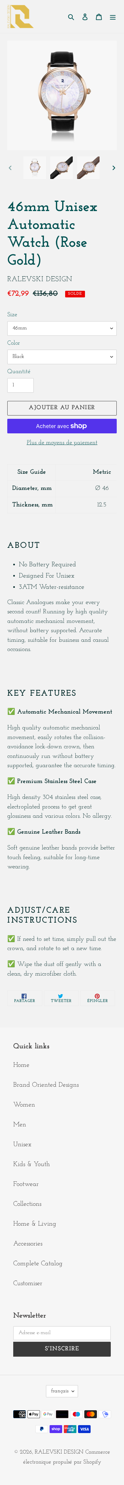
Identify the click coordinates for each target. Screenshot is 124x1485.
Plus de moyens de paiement (62, 443)
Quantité (18, 372)
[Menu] (113, 16)
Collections (27, 1204)
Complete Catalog (37, 1263)
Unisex (22, 1144)
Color (13, 343)
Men (19, 1124)
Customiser (27, 1283)
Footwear (26, 1184)
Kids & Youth (31, 1164)
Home (21, 1065)
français (59, 1391)
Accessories (27, 1244)
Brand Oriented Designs (46, 1085)
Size (12, 315)
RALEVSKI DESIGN (59, 1452)
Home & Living (34, 1224)
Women (24, 1105)
